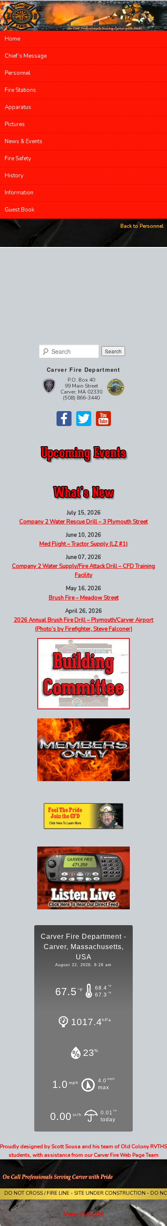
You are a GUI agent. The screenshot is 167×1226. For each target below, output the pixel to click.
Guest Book (19, 210)
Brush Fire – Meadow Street (84, 598)
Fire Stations (20, 90)
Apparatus (18, 107)
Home (12, 39)
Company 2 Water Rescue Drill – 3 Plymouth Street (83, 522)
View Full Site (83, 1214)
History (14, 175)
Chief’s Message (26, 56)
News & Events (23, 141)
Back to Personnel (142, 226)
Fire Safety (18, 158)
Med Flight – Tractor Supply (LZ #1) (83, 544)
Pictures (15, 124)
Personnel (17, 73)
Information (19, 193)
